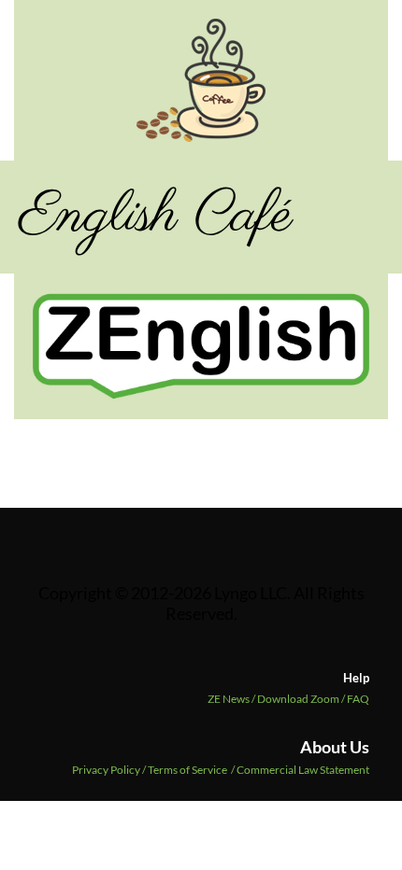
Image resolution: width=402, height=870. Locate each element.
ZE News (232, 699)
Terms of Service (187, 770)
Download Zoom (302, 699)
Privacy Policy (106, 770)
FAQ (358, 699)
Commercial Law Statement (303, 770)
